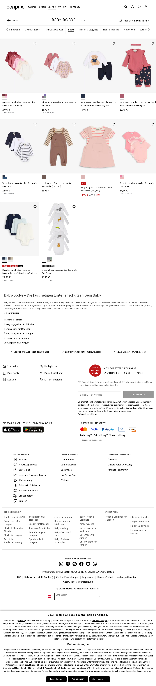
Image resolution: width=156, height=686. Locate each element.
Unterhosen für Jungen (87, 536)
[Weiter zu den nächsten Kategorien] (149, 30)
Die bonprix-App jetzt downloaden (32, 351)
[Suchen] (125, 6)
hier (148, 629)
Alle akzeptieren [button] (99, 679)
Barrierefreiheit (105, 577)
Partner (21, 620)
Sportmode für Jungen (36, 541)
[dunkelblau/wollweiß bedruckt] (83, 96)
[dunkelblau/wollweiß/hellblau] (4, 259)
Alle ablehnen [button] (78, 679)
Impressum (88, 577)
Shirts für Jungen (13, 535)
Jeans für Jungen (63, 517)
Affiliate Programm (118, 470)
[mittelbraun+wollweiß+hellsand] (10, 259)
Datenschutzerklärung (74, 671)
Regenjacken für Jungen (16, 338)
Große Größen (68, 475)
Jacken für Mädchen (39, 524)
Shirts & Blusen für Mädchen (13, 530)
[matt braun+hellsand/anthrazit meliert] (44, 177)
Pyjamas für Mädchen (40, 528)
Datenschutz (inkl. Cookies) (38, 577)
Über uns (112, 459)
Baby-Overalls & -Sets (63, 534)
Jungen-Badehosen (140, 521)
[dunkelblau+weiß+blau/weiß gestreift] (4, 177)
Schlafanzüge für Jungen (37, 534)
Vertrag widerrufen (126, 577)
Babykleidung (61, 528)
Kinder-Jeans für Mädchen (62, 523)
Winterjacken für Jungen (16, 342)
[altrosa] (83, 177)
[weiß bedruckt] (44, 259)
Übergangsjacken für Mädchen (19, 324)
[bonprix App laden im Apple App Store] (11, 429)
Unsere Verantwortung (120, 464)
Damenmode (67, 459)
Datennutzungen (99, 620)
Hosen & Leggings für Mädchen (116, 518)
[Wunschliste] (139, 7)
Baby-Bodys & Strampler (61, 541)
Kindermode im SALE (15, 517)
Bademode (66, 469)
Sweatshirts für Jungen (12, 523)
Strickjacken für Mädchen (37, 518)
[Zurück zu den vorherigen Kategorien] (7, 30)
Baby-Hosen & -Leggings (88, 518)
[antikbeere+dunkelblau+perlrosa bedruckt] (122, 96)
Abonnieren (138, 394)
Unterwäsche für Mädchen (88, 530)
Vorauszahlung (117, 435)
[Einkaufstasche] (146, 7)
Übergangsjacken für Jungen (19, 333)
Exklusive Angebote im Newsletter (83, 351)
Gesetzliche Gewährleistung (78, 581)
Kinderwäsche (87, 524)
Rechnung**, (86, 435)
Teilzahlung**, (101, 435)
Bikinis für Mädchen (140, 517)
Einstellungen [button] (56, 679)
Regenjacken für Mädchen (17, 329)
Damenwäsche (68, 464)
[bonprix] (15, 7)
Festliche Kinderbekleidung (13, 541)
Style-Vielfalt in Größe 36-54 (131, 351)
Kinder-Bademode (139, 526)
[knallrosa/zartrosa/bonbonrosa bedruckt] (122, 177)
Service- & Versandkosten (101, 572)
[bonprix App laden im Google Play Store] (33, 429)
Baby (6, 302)
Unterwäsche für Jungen (88, 543)
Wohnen (65, 480)
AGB (19, 577)
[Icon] (35, 43)
